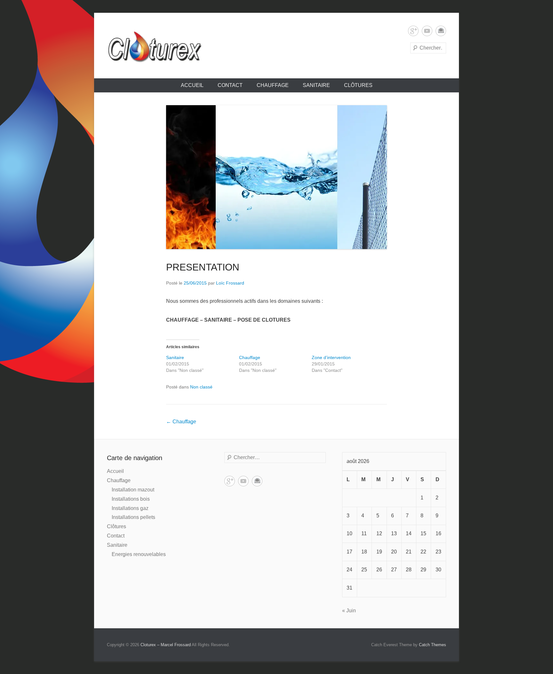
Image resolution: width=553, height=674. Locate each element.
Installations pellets (133, 517)
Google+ (413, 31)
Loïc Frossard (230, 283)
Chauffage (273, 85)
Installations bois (131, 499)
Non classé (201, 386)
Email (441, 31)
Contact (230, 85)
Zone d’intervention (331, 357)
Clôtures (358, 85)
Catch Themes (432, 644)
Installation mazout (133, 489)
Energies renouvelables (139, 554)
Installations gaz (130, 508)
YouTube (427, 31)
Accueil (192, 85)
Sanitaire (316, 85)
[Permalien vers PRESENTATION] (276, 177)
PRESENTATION (202, 267)
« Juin (349, 610)
